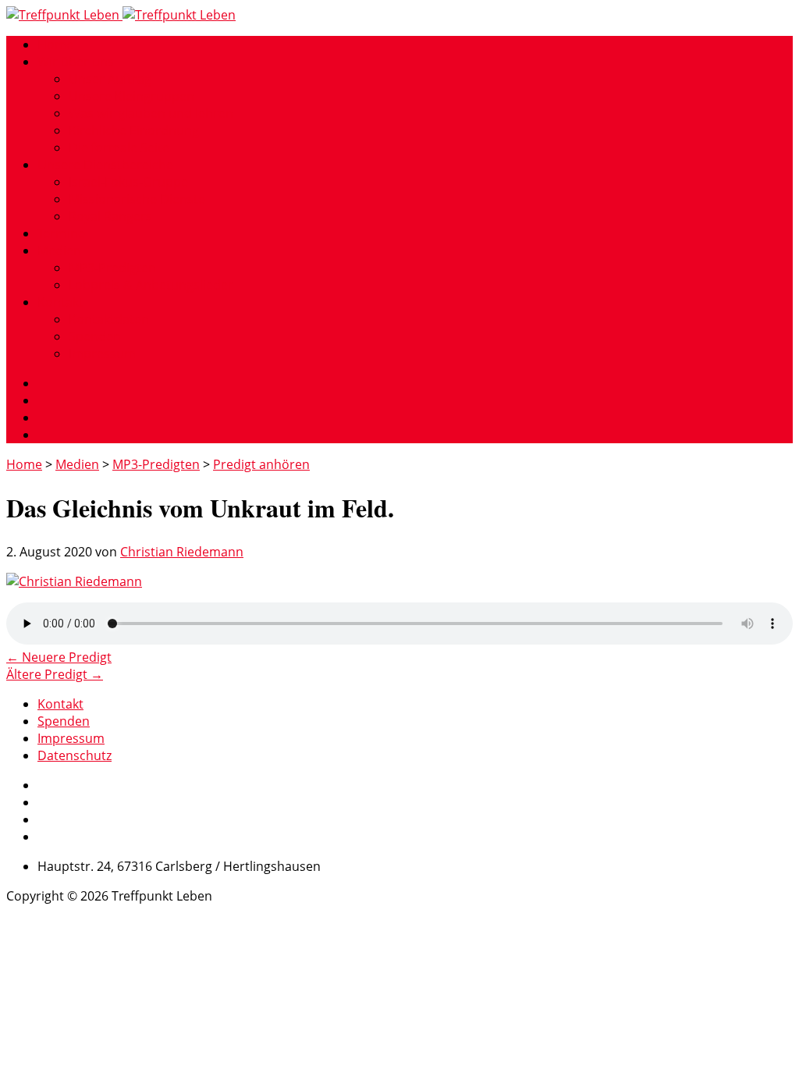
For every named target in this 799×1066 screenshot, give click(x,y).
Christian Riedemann (181, 551)
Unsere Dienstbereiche (105, 164)
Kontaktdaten (109, 319)
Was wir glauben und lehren (151, 113)
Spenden (95, 336)
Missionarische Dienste (137, 199)
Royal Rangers (110, 216)
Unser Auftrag (110, 78)
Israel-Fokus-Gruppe (128, 181)
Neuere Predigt (59, 657)
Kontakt (60, 302)
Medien (59, 250)
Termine (61, 233)
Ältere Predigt (54, 674)
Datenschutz (74, 755)
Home (55, 44)
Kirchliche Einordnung (134, 130)
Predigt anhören (261, 464)
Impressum (102, 353)
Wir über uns (75, 61)
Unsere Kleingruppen (131, 96)
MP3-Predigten (112, 267)
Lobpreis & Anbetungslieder (151, 284)
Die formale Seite (119, 147)
